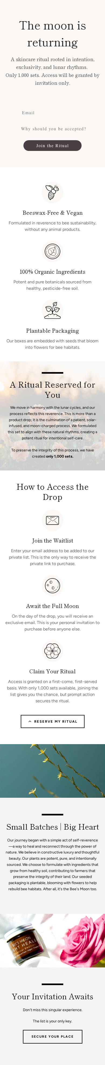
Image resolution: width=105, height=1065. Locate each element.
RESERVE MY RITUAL (56, 721)
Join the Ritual (52, 145)
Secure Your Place (53, 1036)
